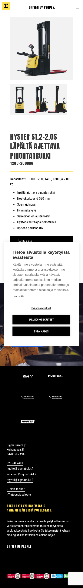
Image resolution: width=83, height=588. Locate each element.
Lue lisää (18, 296)
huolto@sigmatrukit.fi (20, 469)
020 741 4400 (15, 463)
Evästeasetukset (41, 308)
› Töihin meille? (16, 489)
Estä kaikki (41, 331)
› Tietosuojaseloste (19, 495)
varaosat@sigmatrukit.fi (21, 474)
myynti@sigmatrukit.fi (20, 480)
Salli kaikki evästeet (41, 319)
